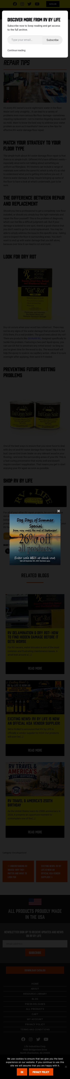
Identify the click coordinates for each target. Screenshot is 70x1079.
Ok (22, 1071)
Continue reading (16, 50)
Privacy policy (41, 1071)
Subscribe (52, 40)
